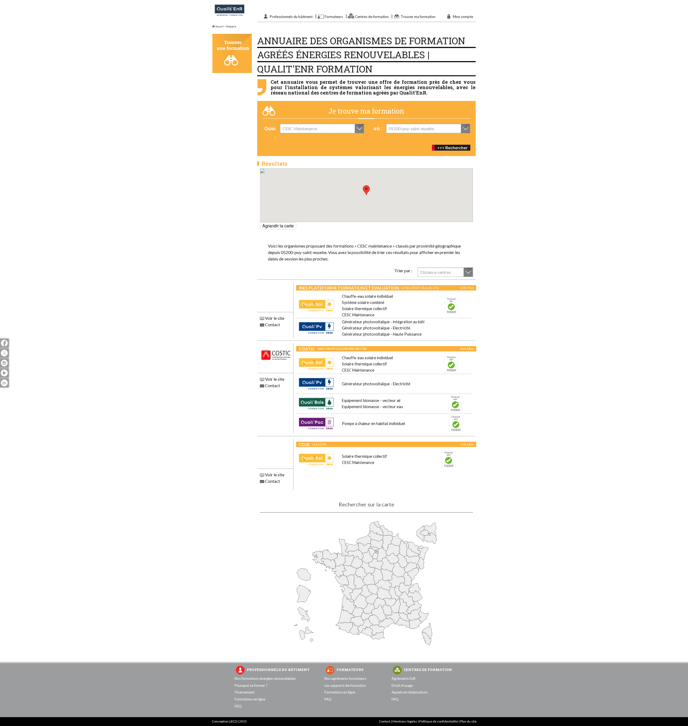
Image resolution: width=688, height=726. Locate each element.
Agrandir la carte (278, 226)
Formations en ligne (250, 699)
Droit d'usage (402, 685)
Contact (272, 324)
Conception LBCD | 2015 (229, 721)
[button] (366, 190)
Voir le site (274, 318)
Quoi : (270, 133)
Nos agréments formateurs (345, 678)
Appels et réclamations (410, 692)
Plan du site (468, 721)
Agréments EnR (403, 678)
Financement (245, 692)
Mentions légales (404, 721)
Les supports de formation (345, 685)
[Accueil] (229, 15)
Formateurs (334, 16)
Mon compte (463, 16)
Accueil (219, 26)
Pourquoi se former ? (251, 685)
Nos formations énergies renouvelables (265, 678)
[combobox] (322, 128)
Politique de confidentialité (438, 721)
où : (378, 128)
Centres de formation (372, 16)
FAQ (238, 706)
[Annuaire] (232, 53)
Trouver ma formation (418, 16)
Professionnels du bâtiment (291, 16)
